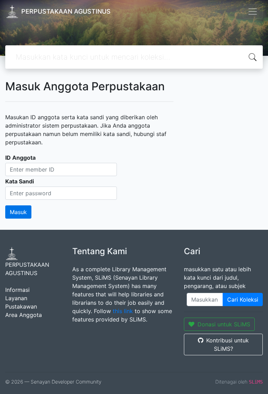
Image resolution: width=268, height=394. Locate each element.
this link (123, 311)
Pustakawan (21, 306)
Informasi (17, 289)
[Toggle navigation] (252, 11)
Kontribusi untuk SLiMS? (227, 344)
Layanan (16, 298)
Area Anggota (23, 314)
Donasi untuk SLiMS (224, 324)
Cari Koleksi (242, 299)
